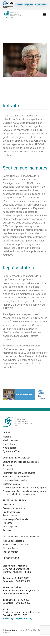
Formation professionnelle (16, 476)
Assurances (8, 504)
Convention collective (14, 508)
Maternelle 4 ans (11, 484)
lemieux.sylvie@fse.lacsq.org (17, 618)
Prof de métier (10, 551)
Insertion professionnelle (15, 519)
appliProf (29, 5)
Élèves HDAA (9, 465)
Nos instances (10, 444)
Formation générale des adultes (19, 473)
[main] (25, 204)
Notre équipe (9, 447)
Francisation (9, 469)
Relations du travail (15, 500)
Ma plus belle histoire (13, 541)
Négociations (11, 558)
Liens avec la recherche (15, 480)
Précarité (7, 523)
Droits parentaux (11, 512)
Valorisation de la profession (21, 536)
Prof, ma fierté (10, 548)
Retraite (7, 530)
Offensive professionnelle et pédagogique (24, 487)
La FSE (6, 432)
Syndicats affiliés (11, 451)
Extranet (19, 5)
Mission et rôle (10, 440)
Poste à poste (41, 5)
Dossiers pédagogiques (17, 457)
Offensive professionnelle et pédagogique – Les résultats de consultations (24, 493)
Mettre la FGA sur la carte (16, 544)
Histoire (7, 436)
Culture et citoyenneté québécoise (21, 462)
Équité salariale (10, 515)
